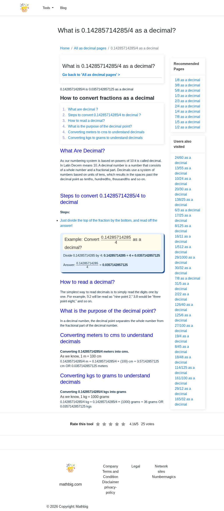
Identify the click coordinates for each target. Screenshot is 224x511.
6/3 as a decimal (187, 210)
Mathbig (82, 506)
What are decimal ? (80, 109)
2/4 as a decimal (187, 106)
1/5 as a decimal (187, 122)
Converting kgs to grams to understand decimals (103, 138)
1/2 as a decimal (187, 127)
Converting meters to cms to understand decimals (103, 132)
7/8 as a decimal (187, 117)
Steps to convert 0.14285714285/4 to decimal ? (102, 115)
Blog (63, 8)
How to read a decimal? (84, 120)
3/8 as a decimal (187, 85)
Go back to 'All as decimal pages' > (91, 75)
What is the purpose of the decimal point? (97, 126)
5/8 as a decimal (187, 90)
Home (65, 48)
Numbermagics (164, 477)
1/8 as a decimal (187, 80)
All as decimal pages (90, 48)
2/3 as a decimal (187, 101)
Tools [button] (47, 8)
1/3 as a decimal (187, 96)
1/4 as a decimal (187, 111)
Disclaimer (110, 482)
